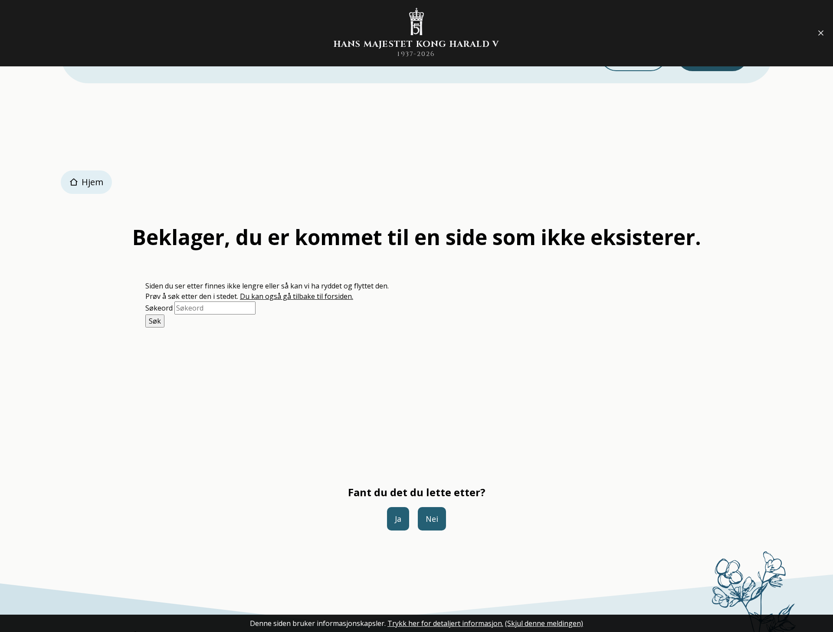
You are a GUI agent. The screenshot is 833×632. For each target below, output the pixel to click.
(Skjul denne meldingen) (544, 623)
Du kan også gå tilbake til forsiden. (296, 296)
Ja (398, 519)
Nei (432, 519)
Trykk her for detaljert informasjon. (445, 623)
